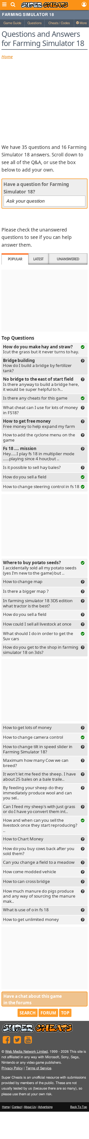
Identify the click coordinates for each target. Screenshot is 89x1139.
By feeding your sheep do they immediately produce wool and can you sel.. (37, 793)
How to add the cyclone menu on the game (39, 437)
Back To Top (78, 1106)
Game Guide (12, 23)
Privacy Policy (12, 1068)
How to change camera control (33, 737)
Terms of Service (38, 1068)
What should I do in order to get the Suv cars (38, 636)
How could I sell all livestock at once (37, 624)
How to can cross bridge (26, 881)
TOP (65, 1013)
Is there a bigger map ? (25, 591)
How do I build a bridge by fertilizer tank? (37, 365)
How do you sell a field (24, 477)
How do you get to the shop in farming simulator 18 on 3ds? (40, 649)
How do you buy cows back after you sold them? (38, 851)
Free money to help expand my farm (39, 424)
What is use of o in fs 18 (26, 909)
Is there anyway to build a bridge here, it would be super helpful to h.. (41, 384)
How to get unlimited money (31, 919)
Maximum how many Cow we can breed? (35, 762)
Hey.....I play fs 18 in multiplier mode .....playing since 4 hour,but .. (38, 453)
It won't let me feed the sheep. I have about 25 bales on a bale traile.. (39, 776)
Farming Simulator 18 (28, 15)
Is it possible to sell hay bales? (32, 467)
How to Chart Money (23, 839)
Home (7, 56)
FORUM (48, 1013)
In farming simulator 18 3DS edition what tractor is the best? (38, 603)
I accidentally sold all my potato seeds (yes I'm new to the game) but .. (39, 568)
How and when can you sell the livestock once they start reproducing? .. (40, 825)
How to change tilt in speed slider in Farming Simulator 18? (37, 749)
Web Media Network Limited (26, 1051)
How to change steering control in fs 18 (41, 486)
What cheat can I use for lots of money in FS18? (40, 410)
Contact (17, 1106)
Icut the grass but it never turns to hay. (41, 349)
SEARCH (28, 1013)
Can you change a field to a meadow (38, 862)
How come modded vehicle (29, 871)
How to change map (23, 581)
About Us (30, 1106)
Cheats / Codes (59, 23)
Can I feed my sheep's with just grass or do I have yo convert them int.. (39, 809)
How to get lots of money (27, 727)
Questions (34, 23)
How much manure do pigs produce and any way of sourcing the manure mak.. (39, 896)
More (83, 23)
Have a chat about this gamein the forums (32, 999)
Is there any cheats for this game (35, 398)
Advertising (45, 1106)
